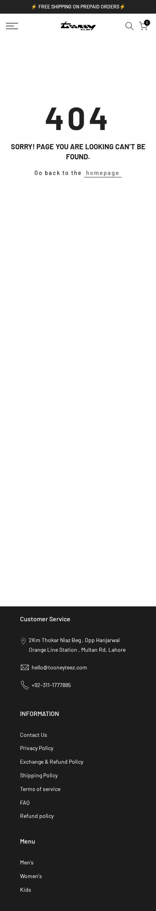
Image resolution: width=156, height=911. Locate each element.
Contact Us (33, 734)
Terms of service (40, 788)
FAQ (25, 802)
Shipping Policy (39, 775)
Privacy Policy (36, 747)
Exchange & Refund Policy (51, 761)
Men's (27, 862)
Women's (31, 875)
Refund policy (37, 815)
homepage (103, 172)
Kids (25, 889)
